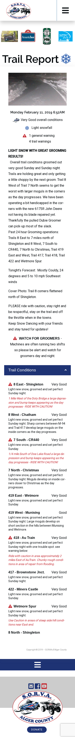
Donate (36, 729)
